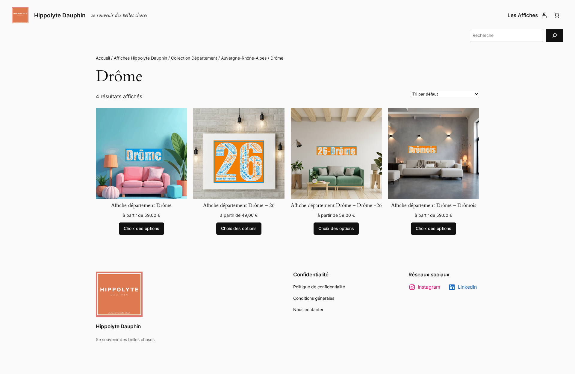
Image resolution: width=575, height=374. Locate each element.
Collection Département (194, 57)
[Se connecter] (544, 15)
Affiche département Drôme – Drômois (433, 205)
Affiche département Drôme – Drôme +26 (336, 205)
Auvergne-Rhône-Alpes (244, 57)
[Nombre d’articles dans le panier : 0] (556, 15)
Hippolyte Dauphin (60, 15)
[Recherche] (554, 35)
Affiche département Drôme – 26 (239, 205)
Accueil (103, 57)
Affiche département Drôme (141, 205)
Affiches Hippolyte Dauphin (140, 57)
